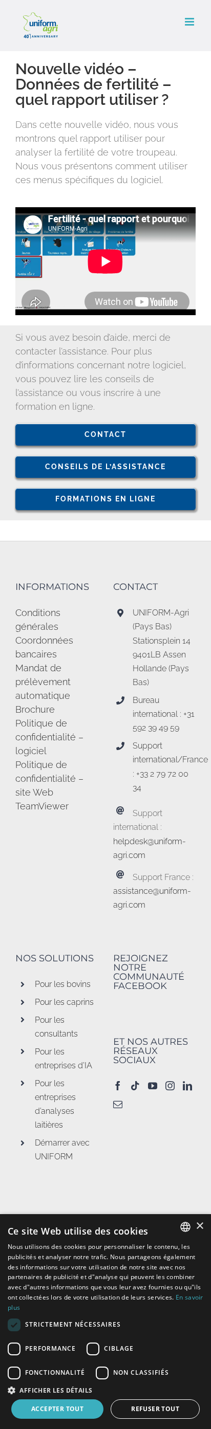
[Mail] (117, 1104)
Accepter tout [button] (57, 1408)
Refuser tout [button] (155, 1408)
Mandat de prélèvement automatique (43, 682)
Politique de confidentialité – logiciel (49, 737)
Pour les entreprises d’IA (63, 1058)
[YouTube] (152, 1085)
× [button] (199, 1226)
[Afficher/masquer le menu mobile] (190, 21)
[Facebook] (117, 1085)
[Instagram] (170, 1085)
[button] (105, 1390)
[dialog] (105, 1321)
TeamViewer (42, 806)
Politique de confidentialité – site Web (49, 778)
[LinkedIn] (187, 1085)
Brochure (35, 709)
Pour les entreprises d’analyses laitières (55, 1104)
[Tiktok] (135, 1085)
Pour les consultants (56, 1027)
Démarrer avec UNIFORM (62, 1149)
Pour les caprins (64, 1002)
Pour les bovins (63, 984)
